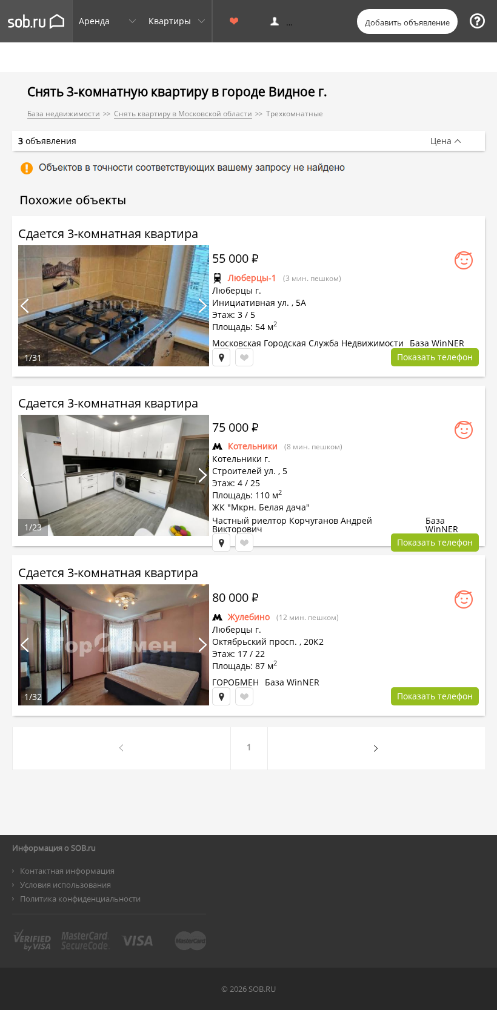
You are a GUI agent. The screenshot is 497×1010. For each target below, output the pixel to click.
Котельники (253, 446)
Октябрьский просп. (254, 641)
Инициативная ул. (250, 302)
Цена (441, 141)
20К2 (314, 641)
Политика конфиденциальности (80, 898)
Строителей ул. (244, 471)
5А (301, 302)
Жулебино (249, 616)
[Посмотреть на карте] (221, 357)
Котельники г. (241, 458)
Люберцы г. (236, 290)
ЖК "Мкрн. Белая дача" (261, 507)
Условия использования (65, 884)
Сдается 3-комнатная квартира (108, 233)
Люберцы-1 (252, 277)
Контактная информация (67, 870)
